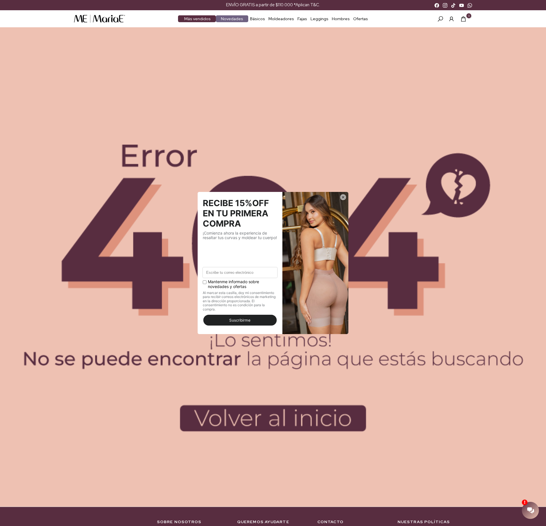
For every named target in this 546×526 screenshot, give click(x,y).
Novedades (232, 18)
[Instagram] (445, 5)
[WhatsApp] (470, 5)
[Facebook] (437, 5)
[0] (463, 19)
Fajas (302, 18)
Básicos (257, 18)
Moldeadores (281, 18)
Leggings (319, 18)
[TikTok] (453, 5)
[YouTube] (461, 5)
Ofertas (360, 18)
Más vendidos (197, 18)
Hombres (341, 18)
